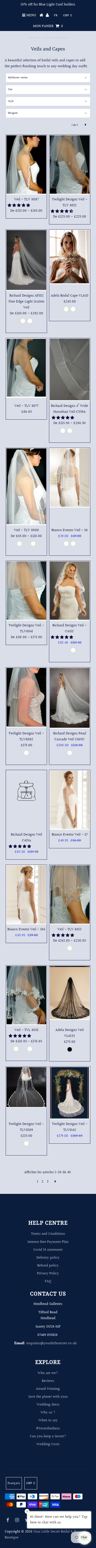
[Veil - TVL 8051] (26, 995)
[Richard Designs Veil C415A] (26, 791)
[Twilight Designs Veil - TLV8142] (69, 1093)
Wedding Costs (48, 1444)
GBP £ (67, 15)
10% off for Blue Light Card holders (48, 4)
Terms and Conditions (48, 1234)
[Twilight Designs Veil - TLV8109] (26, 1087)
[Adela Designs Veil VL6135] (69, 992)
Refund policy (48, 1265)
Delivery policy (48, 1258)
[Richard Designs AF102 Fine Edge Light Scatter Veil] (26, 260)
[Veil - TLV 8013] (69, 895)
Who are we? (48, 1373)
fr (56, 15)
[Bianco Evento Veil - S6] (69, 478)
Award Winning (48, 1389)
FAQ (48, 1281)
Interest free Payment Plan (48, 1242)
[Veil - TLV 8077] (26, 368)
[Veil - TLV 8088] (26, 486)
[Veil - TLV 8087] (26, 165)
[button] (19, 205)
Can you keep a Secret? (48, 1436)
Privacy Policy (48, 1273)
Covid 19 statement (48, 1250)
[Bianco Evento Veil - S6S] (26, 895)
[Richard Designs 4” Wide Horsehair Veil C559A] (69, 369)
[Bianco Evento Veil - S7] (69, 800)
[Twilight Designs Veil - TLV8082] (26, 697)
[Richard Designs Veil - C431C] (69, 591)
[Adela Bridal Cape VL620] (69, 257)
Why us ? (48, 1412)
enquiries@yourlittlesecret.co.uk (51, 1343)
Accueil (34, 37)
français (14, 1483)
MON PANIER (48, 26)
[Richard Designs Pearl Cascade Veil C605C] (69, 698)
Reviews (48, 1381)
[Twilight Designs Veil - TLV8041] (26, 591)
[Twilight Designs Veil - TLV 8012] (69, 165)
